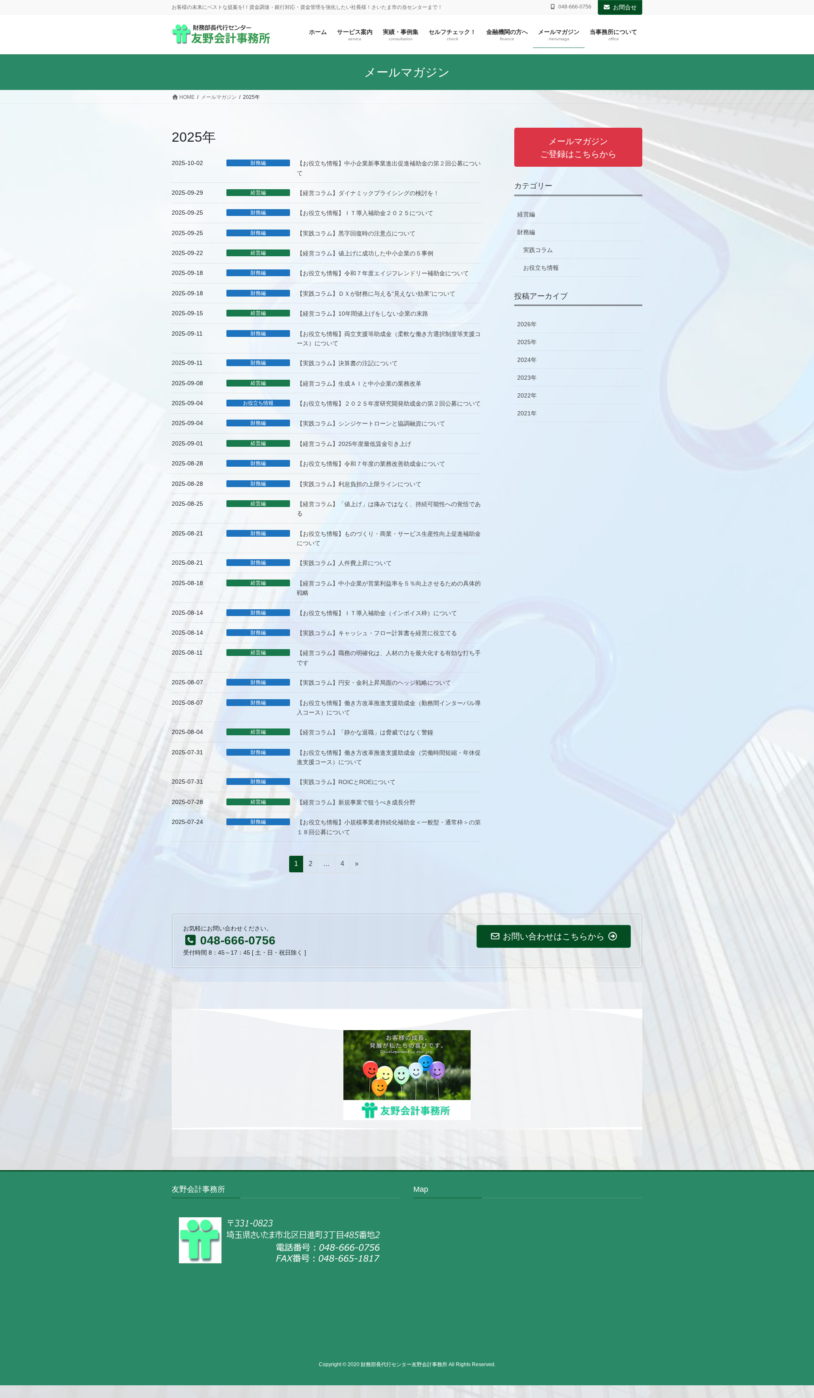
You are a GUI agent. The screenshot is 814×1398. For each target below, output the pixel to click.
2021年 (527, 413)
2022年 (527, 395)
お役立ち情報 (258, 403)
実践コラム (538, 250)
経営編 (258, 193)
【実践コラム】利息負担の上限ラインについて (359, 484)
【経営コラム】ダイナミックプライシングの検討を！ (368, 193)
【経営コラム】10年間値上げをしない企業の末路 (362, 313)
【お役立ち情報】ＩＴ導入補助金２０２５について (365, 213)
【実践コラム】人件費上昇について (344, 563)
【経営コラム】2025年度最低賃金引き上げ (354, 443)
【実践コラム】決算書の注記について (347, 363)
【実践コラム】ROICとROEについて (346, 782)
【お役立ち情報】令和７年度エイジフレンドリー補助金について (383, 273)
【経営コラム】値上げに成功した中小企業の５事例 (365, 253)
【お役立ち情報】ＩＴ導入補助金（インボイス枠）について (377, 613)
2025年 (527, 342)
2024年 (527, 359)
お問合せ (625, 7)
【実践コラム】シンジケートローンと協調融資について (371, 423)
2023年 (527, 377)
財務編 (258, 163)
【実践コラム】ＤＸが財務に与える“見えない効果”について (376, 293)
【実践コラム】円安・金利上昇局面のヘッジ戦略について (374, 682)
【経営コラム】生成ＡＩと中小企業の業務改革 (359, 383)
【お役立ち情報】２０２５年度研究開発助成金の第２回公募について (389, 403)
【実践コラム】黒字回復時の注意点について (356, 233)
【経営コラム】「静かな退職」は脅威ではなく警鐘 (365, 732)
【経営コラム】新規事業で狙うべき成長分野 (356, 802)
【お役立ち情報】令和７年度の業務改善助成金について (371, 463)
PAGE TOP (788, 1348)
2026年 (527, 324)
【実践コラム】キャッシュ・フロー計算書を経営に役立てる (377, 633)
